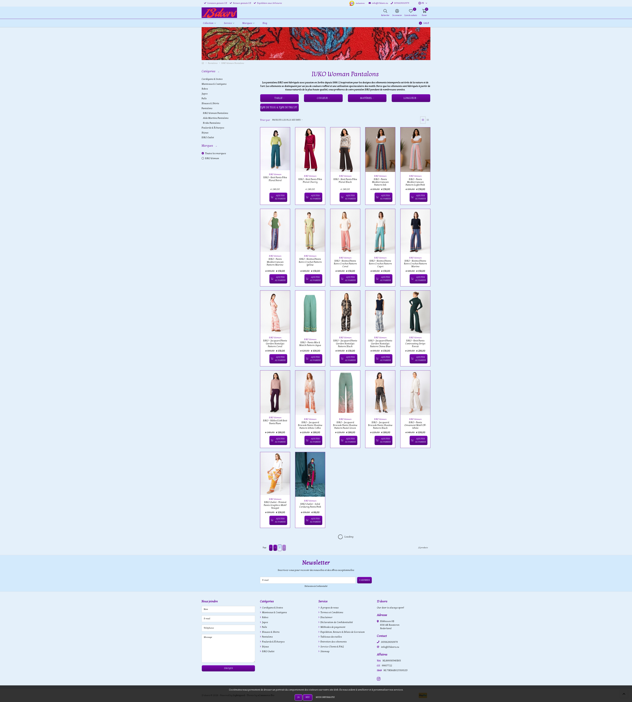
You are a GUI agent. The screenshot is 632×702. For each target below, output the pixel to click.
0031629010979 (389, 642)
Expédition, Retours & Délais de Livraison (342, 632)
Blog (265, 23)
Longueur (410, 98)
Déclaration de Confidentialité (316, 586)
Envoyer (228, 668)
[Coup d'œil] (284, 134)
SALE (426, 23)
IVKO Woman (212, 158)
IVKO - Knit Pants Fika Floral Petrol (275, 179)
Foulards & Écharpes (213, 127)
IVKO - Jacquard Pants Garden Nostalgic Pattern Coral (275, 343)
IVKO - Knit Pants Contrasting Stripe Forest (415, 343)
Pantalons (213, 63)
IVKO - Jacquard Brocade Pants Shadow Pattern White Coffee (310, 425)
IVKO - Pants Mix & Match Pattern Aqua (310, 344)
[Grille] (423, 120)
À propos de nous (329, 607)
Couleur (322, 98)
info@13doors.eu (390, 647)
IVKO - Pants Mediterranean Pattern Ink (380, 182)
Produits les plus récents (286, 120)
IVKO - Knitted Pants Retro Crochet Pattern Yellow (310, 262)
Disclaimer (326, 617)
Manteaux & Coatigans (214, 84)
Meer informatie (325, 697)
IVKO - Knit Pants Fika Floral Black (345, 180)
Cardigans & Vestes (212, 79)
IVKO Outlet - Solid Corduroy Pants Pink (310, 505)
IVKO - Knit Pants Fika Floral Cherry (310, 180)
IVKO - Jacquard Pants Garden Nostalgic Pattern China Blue (380, 343)
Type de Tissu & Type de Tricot (278, 107)
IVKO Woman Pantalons (215, 113)
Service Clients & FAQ (332, 646)
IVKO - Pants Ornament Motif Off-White (415, 425)
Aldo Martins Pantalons (215, 118)
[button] (421, 3)
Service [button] (228, 23)
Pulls (204, 98)
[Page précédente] (271, 548)
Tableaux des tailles (331, 636)
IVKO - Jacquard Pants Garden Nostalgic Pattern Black (345, 343)
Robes (205, 88)
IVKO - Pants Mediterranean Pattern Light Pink (415, 182)
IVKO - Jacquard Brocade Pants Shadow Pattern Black (380, 425)
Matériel (366, 98)
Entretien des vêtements (333, 641)
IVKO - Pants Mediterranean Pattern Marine (275, 262)
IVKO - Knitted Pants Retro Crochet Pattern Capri (380, 263)
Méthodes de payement (332, 627)
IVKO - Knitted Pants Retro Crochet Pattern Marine (415, 263)
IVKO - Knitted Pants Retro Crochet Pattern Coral (345, 263)
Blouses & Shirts (210, 103)
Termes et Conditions (331, 612)
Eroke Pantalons (211, 123)
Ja (298, 697)
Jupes (205, 93)
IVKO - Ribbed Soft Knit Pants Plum (275, 422)
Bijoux (205, 132)
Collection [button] (208, 23)
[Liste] (427, 120)
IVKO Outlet (208, 137)
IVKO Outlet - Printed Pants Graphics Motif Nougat (275, 505)
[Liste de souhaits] (265, 197)
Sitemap (324, 651)
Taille (278, 98)
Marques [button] (247, 23)
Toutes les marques (215, 153)
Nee (308, 697)
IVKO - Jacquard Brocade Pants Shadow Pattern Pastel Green (345, 425)
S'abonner (364, 580)
